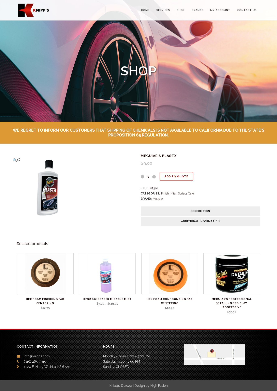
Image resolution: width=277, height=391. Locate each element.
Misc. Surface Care (182, 193)
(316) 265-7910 (35, 361)
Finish (165, 193)
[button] (72, 160)
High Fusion (159, 386)
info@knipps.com (37, 356)
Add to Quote (176, 176)
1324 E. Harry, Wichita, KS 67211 (47, 367)
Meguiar (158, 198)
